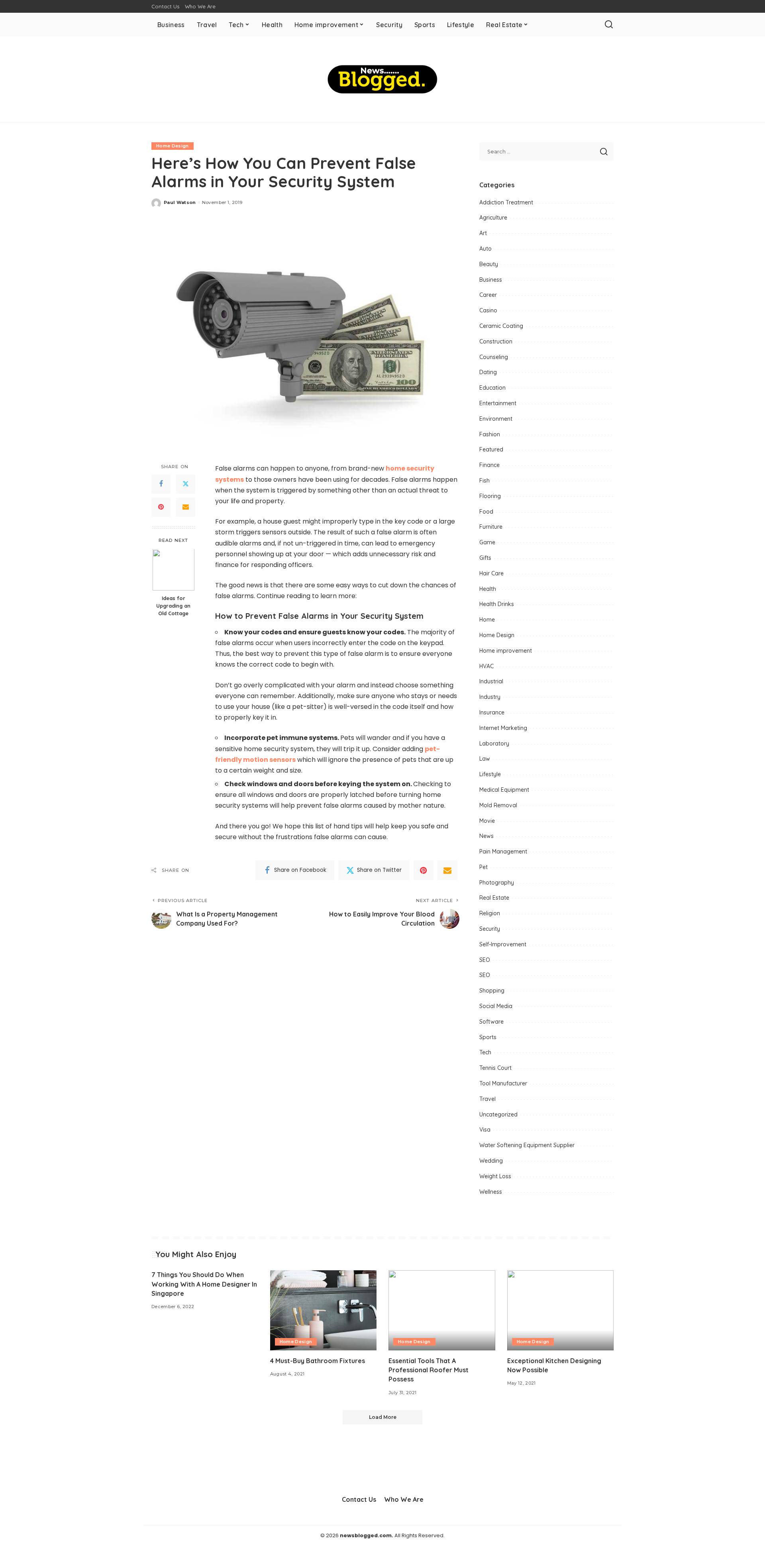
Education (492, 387)
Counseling (493, 357)
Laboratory (494, 743)
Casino (488, 310)
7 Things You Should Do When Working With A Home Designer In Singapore (204, 1284)
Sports (487, 1037)
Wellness (490, 1191)
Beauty (488, 264)
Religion (489, 913)
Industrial (491, 681)
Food (486, 511)
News (486, 836)
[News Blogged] (383, 79)
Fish (484, 480)
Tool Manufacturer (503, 1083)
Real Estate (494, 897)
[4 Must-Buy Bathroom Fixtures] (323, 1310)
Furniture (490, 526)
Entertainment (497, 403)
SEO (484, 959)
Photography (496, 882)
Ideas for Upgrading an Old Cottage (173, 606)
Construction (495, 341)
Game (487, 542)
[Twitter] (185, 484)
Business (490, 279)
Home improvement (505, 650)
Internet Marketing (503, 728)
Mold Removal (498, 805)
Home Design (172, 146)
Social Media (495, 1006)
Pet (483, 867)
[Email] (185, 507)
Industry (489, 696)
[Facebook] (161, 484)
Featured (491, 449)
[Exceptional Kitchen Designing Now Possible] (560, 1310)
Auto (485, 248)
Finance (489, 465)
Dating (488, 372)
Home (487, 619)
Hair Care (491, 573)
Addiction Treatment (506, 202)
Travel (487, 1099)
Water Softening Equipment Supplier (527, 1145)
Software (491, 1021)
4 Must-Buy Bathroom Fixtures (317, 1361)
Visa (484, 1129)
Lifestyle (490, 774)
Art (483, 233)
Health (487, 589)
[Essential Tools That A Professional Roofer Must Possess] (441, 1310)
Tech (485, 1052)
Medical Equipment (504, 789)
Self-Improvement (502, 944)
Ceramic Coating (501, 326)
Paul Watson (180, 202)
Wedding (491, 1160)
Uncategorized (498, 1114)
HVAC (486, 666)
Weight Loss (495, 1176)
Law (484, 758)
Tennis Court (495, 1067)
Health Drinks (496, 604)
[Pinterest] (161, 507)
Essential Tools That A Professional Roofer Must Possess (428, 1370)
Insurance (491, 712)
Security (489, 928)
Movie (487, 820)
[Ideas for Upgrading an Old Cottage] (173, 570)
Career (488, 294)
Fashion (489, 434)
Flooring (490, 496)
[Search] (609, 25)
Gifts (485, 557)
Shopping (491, 990)
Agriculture (493, 217)
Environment (495, 418)
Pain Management (503, 851)
